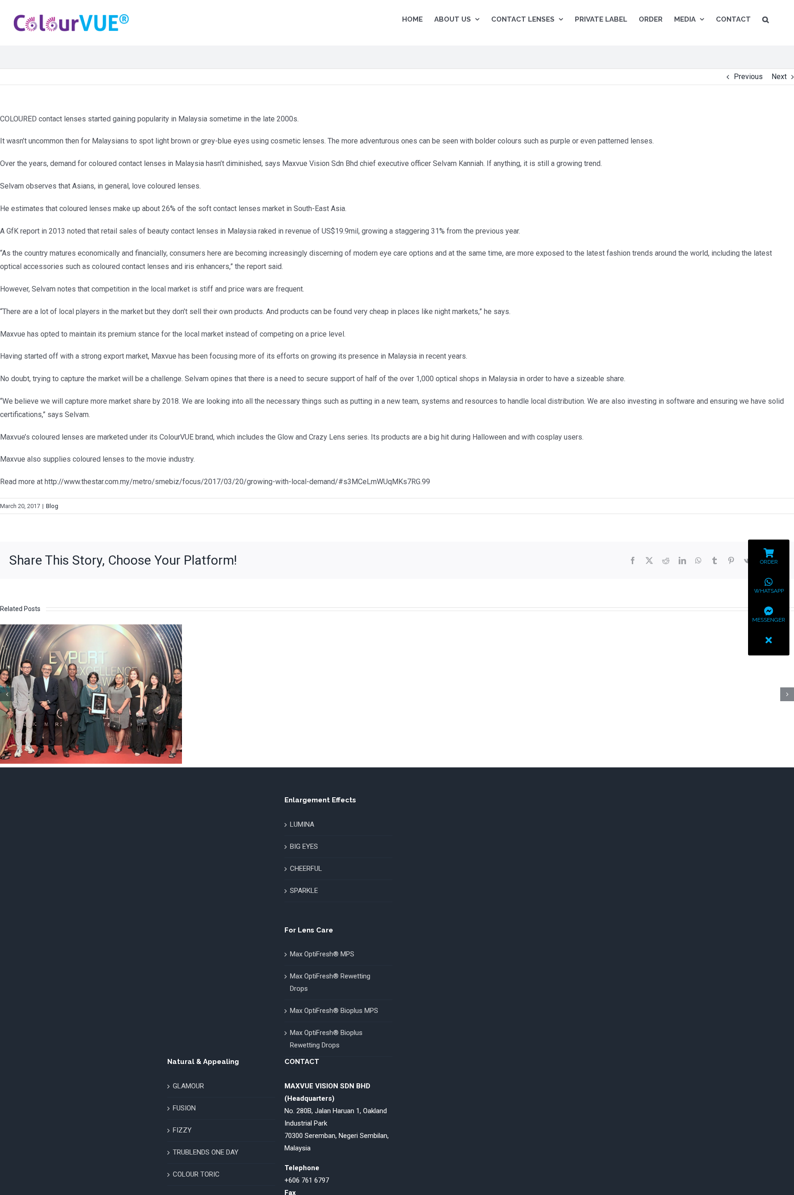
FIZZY (182, 1130)
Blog (52, 506)
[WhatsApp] (698, 560)
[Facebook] (632, 560)
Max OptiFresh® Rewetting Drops (330, 982)
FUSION (184, 1108)
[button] (765, 19)
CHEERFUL (306, 868)
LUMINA (302, 824)
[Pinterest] (731, 560)
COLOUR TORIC (196, 1174)
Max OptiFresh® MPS (322, 954)
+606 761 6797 (306, 1180)
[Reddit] (665, 560)
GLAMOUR (188, 1086)
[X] (649, 560)
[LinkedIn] (682, 560)
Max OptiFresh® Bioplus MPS (334, 1010)
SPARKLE (304, 890)
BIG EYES (304, 846)
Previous (748, 76)
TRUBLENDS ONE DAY (205, 1152)
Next (779, 76)
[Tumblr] (714, 560)
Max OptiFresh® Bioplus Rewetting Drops (326, 1039)
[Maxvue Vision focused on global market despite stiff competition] (91, 628)
